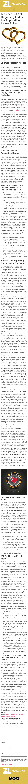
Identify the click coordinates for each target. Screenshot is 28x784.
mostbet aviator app (11, 716)
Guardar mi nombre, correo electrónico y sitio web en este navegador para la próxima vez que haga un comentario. (14, 760)
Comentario (4, 726)
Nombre (3, 742)
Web (2, 753)
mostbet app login (10, 714)
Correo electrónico (6, 747)
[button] (14, 9)
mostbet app (18, 110)
